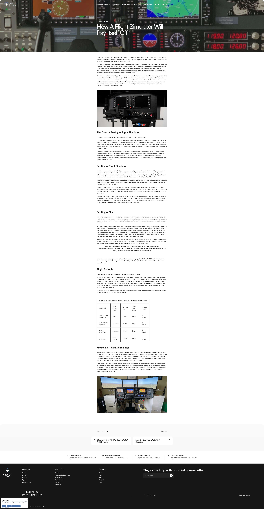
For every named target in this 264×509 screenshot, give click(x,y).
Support (101, 480)
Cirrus (24, 472)
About (101, 472)
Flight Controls (59, 480)
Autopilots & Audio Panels (62, 475)
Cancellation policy (40, 506)
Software (57, 482)
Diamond (25, 475)
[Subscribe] (171, 475)
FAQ (100, 477)
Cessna (24, 477)
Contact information (32, 506)
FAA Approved (26, 482)
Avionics (57, 472)
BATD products (109, 287)
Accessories (58, 477)
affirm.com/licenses (121, 369)
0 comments (164, 431)
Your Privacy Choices (244, 495)
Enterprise (58, 484)
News (100, 475)
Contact (101, 482)
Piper (23, 480)
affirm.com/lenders (112, 365)
